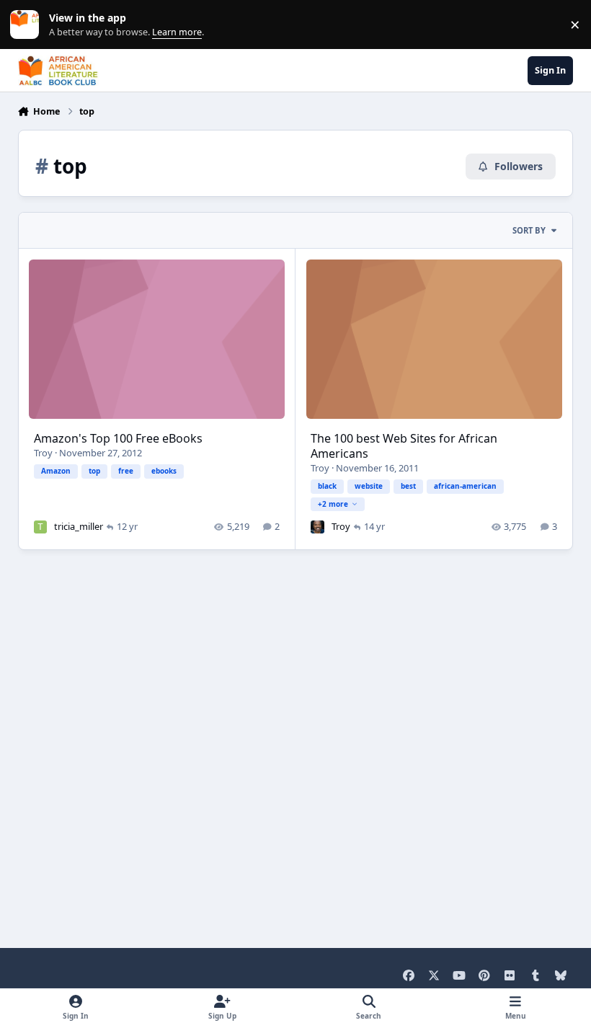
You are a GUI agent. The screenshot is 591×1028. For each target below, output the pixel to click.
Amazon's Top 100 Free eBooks (118, 438)
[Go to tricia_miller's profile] (40, 526)
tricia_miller (78, 526)
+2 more (333, 504)
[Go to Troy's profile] (317, 526)
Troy (43, 452)
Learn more (27, 25)
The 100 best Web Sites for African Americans (404, 445)
